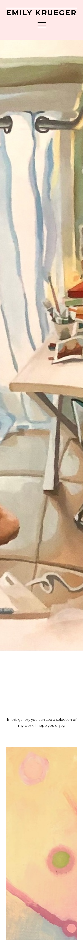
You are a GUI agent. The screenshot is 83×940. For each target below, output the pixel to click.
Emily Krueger (41, 12)
